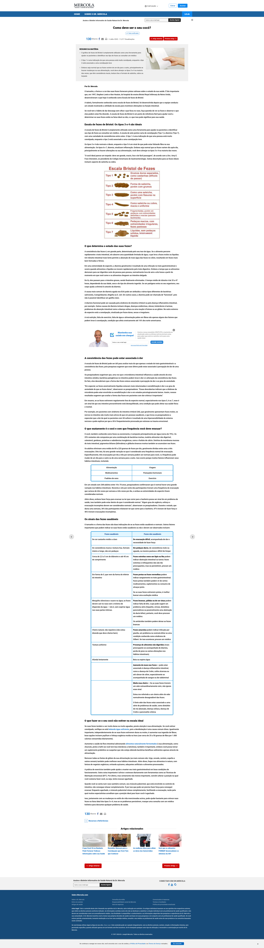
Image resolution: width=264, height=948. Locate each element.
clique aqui (107, 925)
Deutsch (148, 10)
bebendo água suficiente (119, 729)
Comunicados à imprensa (161, 899)
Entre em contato (77, 902)
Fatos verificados (133, 33)
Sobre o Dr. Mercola (95, 14)
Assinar (183, 6)
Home (77, 14)
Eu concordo (177, 943)
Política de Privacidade (138, 943)
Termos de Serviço (155, 943)
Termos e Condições (159, 902)
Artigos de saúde (77, 904)
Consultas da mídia (118, 899)
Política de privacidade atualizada (164, 904)
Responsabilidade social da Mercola (124, 902)
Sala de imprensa (118, 904)
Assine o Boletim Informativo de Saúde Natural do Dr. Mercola (106, 21)
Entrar (172, 6)
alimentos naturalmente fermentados (141, 744)
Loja (187, 14)
